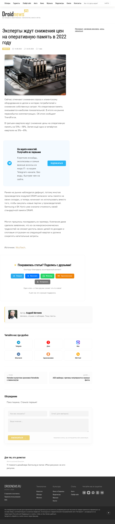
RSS (5, 500)
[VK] (102, 492)
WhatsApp (49, 276)
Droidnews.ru (12, 486)
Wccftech (20, 247)
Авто (35, 3)
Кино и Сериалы (58, 491)
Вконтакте (33, 276)
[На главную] (21, 12)
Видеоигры (59, 3)
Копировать (44, 282)
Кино (42, 3)
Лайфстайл (27, 3)
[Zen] (88, 492)
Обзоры (7, 3)
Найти (107, 3)
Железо (39, 498)
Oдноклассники (65, 276)
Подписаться (57, 163)
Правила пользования (12, 497)
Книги (69, 3)
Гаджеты (16, 3)
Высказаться (18, 438)
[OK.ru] (97, 492)
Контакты (77, 3)
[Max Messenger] (93, 492)
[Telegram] (84, 492)
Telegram (19, 276)
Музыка (50, 3)
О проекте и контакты (12, 494)
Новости (6, 49)
